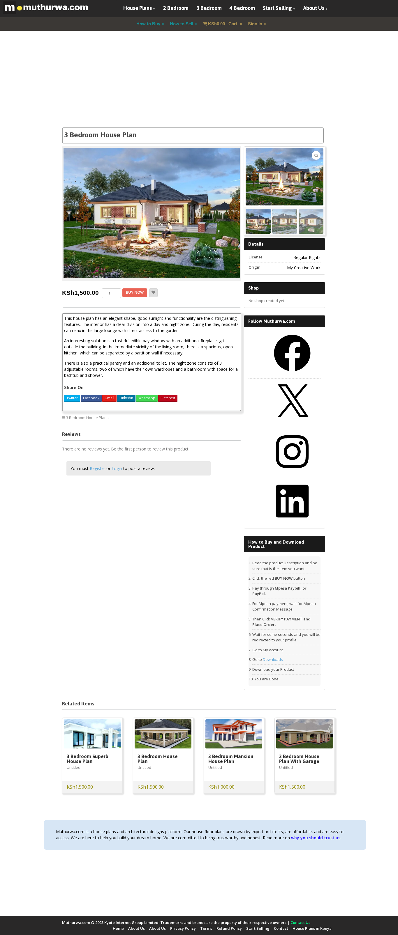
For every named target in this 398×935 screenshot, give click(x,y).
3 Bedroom (209, 8)
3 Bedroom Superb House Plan (87, 758)
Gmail (109, 397)
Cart (223, 23)
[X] (292, 422)
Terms (206, 928)
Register (97, 468)
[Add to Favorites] (153, 292)
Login (117, 468)
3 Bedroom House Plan (158, 758)
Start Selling (277, 8)
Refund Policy (229, 928)
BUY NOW (135, 292)
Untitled (73, 767)
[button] (316, 155)
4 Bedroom (242, 8)
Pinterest (168, 397)
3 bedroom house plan (217, 417)
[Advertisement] (199, 86)
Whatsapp (146, 397)
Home (118, 928)
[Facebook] (292, 373)
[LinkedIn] (292, 521)
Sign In (255, 23)
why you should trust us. (316, 837)
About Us (313, 8)
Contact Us (300, 922)
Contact (281, 928)
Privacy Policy (183, 928)
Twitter (72, 397)
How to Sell (181, 23)
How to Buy (148, 23)
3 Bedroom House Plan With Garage (299, 758)
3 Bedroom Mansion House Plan (230, 758)
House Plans (137, 8)
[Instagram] (292, 472)
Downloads (273, 659)
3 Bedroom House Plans (87, 417)
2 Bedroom (176, 8)
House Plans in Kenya (312, 928)
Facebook (91, 397)
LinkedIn (126, 397)
